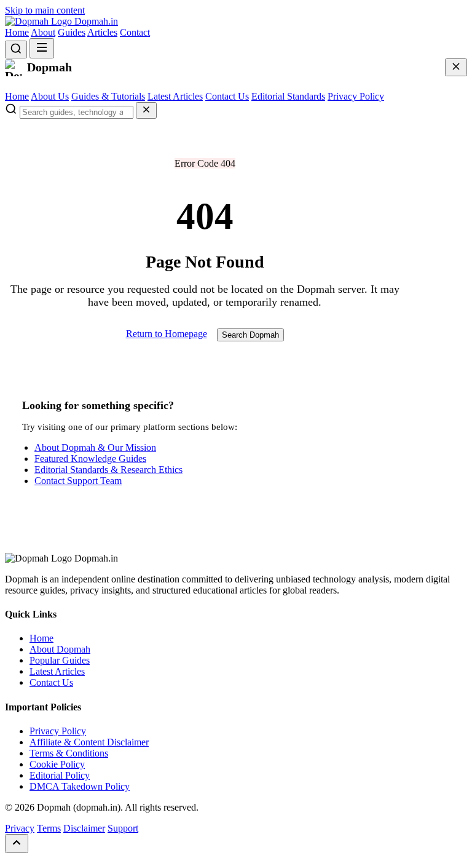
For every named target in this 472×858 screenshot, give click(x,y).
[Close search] (146, 110)
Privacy (19, 828)
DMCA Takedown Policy (80, 786)
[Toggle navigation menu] (42, 48)
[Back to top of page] (16, 843)
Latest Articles (175, 96)
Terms (49, 828)
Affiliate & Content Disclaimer (89, 742)
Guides (71, 32)
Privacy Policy (356, 96)
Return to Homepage (166, 333)
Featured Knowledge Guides (90, 458)
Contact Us (227, 96)
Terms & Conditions (69, 753)
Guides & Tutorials (108, 96)
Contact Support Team (78, 480)
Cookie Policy (57, 764)
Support (123, 828)
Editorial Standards (288, 96)
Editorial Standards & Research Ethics (108, 469)
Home (17, 32)
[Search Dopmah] (16, 49)
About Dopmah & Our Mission (95, 447)
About (43, 32)
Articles (102, 32)
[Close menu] (456, 67)
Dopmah (95, 21)
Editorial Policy (60, 775)
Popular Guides (60, 660)
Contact (135, 32)
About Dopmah (60, 649)
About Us (50, 96)
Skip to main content (45, 10)
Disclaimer (84, 828)
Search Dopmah (250, 335)
